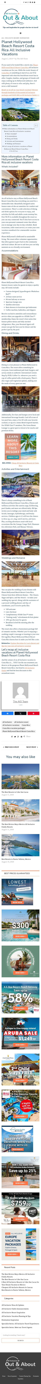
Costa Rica (6, 73)
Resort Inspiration (12, 1376)
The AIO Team (14, 151)
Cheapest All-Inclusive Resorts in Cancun (17, 1287)
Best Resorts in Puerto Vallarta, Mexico (16, 859)
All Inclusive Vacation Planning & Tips (16, 1316)
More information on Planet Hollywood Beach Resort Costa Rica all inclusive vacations (19, 130)
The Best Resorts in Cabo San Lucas (15, 792)
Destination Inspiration (10, 1320)
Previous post (12, 747)
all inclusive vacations (11, 725)
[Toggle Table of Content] (34, 125)
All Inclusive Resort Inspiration (15, 38)
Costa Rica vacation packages (14, 728)
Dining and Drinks (12, 139)
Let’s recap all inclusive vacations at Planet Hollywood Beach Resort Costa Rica (18, 147)
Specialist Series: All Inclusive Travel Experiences (20, 1324)
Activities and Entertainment (15, 141)
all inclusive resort (21, 722)
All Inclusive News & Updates (13, 1305)
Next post (31, 747)
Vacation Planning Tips (25, 1376)
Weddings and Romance (14, 144)
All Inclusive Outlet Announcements (15, 1309)
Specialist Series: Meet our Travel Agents (17, 1327)
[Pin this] (21, 737)
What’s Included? (12, 134)
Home (3, 1376)
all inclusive (7, 722)
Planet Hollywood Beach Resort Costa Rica (19, 731)
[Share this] (12, 737)
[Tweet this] (15, 737)
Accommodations (12, 136)
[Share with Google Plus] (18, 737)
